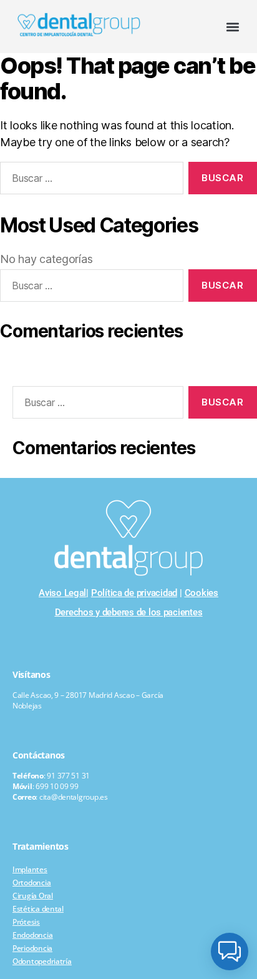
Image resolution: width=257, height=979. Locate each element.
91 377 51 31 (68, 775)
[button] (233, 26)
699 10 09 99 (57, 786)
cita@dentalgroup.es (73, 797)
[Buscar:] (95, 405)
